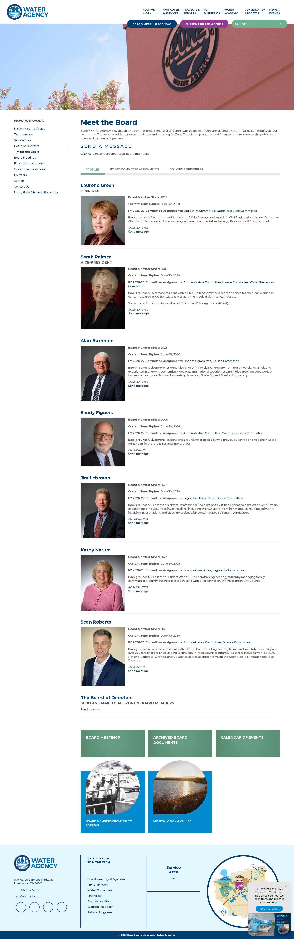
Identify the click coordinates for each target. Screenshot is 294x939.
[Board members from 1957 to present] (113, 787)
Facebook (21, 907)
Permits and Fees (99, 901)
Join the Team (98, 862)
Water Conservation (101, 890)
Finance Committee (197, 361)
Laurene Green (98, 185)
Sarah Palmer (96, 256)
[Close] (286, 886)
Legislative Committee (199, 211)
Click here (87, 154)
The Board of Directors (107, 697)
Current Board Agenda (204, 24)
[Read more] (103, 656)
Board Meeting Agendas (152, 24)
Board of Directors (67, 146)
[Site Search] (280, 24)
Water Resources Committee (236, 211)
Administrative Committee (202, 282)
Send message (138, 231)
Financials (94, 896)
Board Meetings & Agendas (106, 879)
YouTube (34, 907)
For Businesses (97, 885)
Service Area (173, 869)
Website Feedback (100, 907)
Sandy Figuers (97, 412)
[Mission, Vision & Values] (180, 787)
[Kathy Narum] (103, 583)
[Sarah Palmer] (103, 298)
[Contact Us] (36, 863)
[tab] (93, 170)
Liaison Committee (235, 282)
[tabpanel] (180, 205)
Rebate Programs (99, 912)
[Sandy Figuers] (103, 442)
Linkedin (48, 907)
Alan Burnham (97, 340)
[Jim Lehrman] (103, 510)
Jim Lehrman (95, 477)
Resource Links (62, 907)
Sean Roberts (96, 622)
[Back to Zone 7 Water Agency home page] (27, 10)
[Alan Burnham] (103, 373)
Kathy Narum (96, 549)
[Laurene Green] (103, 220)
